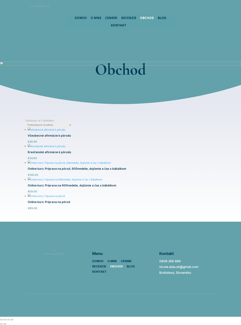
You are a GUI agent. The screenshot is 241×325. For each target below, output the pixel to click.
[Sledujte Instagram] (196, 17)
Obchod (147, 18)
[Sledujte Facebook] (189, 17)
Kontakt (118, 25)
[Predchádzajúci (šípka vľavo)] (1, 323)
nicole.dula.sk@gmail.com (178, 267)
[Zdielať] (8, 319)
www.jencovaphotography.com (142, 300)
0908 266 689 (170, 261)
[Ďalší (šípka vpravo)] (5, 323)
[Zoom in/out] (1, 319)
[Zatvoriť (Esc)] (12, 319)
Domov (81, 18)
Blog (162, 18)
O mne (96, 18)
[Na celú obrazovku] (5, 319)
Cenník (111, 18)
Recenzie (128, 18)
